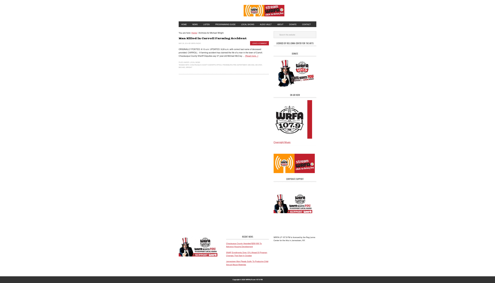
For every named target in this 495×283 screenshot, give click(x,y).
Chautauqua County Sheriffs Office (206, 65)
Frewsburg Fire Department (234, 65)
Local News (195, 62)
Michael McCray (255, 65)
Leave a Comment (259, 43)
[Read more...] (251, 55)
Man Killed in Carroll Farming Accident (213, 38)
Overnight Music (282, 142)
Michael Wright (185, 67)
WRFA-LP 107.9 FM (205, 10)
